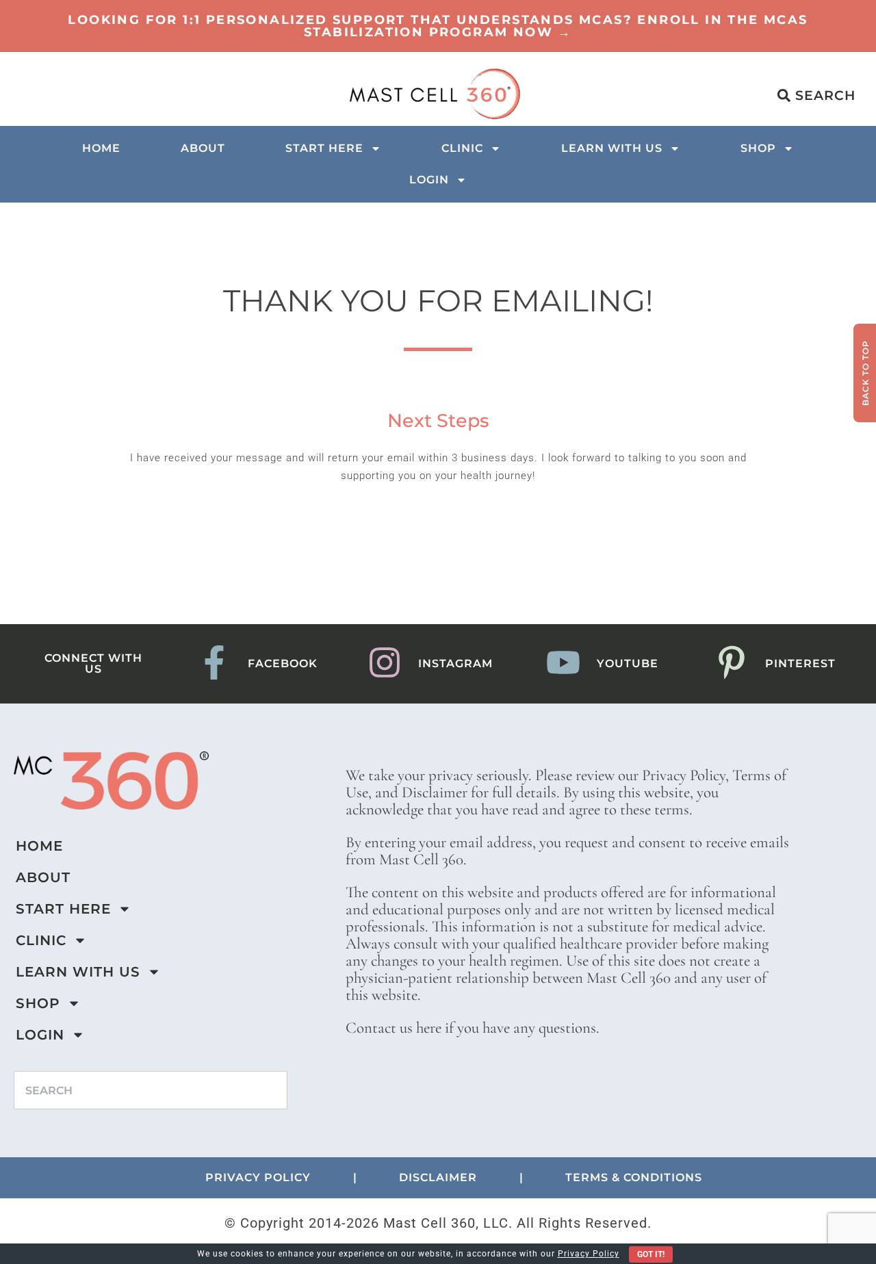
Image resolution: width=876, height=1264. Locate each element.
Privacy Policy (588, 1254)
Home (101, 148)
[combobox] (150, 1090)
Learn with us (611, 148)
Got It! (651, 1254)
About (203, 148)
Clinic (462, 148)
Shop (758, 148)
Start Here (324, 148)
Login (429, 179)
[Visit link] (438, 26)
